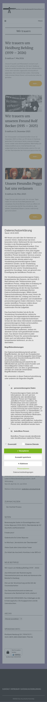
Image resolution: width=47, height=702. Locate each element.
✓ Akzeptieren (23, 451)
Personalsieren (23, 469)
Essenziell (12, 444)
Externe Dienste (32, 444)
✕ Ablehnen (23, 464)
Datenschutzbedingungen (23, 472)
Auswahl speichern (23, 457)
